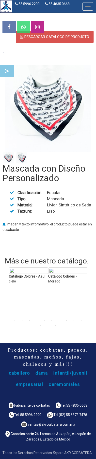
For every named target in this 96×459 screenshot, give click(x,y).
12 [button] (48, 325)
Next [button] (90, 294)
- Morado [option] (62, 278)
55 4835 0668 (59, 4)
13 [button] (55, 325)
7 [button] (59, 320)
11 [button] (40, 325)
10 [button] (81, 320)
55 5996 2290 (29, 4)
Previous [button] (5, 294)
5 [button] (44, 320)
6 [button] (51, 320)
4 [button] (36, 320)
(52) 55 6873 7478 (73, 415)
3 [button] (29, 320)
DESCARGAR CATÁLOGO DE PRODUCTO (56, 37)
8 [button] (66, 320)
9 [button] (73, 320)
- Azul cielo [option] (27, 278)
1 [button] (14, 320)
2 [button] (22, 320)
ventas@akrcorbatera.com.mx (51, 424)
